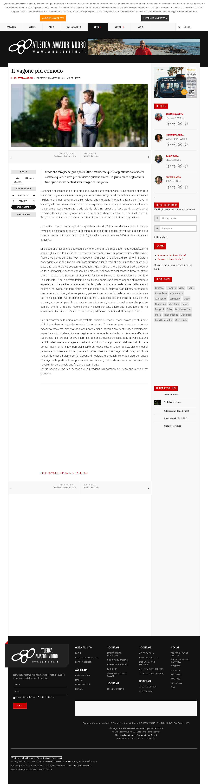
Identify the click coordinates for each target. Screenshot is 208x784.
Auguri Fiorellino (172, 426)
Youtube (175, 679)
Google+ (175, 670)
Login (140, 27)
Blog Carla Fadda (163, 320)
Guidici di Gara (82, 675)
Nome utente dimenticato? (172, 255)
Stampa (159, 288)
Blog (96, 27)
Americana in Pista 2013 (175, 418)
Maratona (174, 304)
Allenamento (176, 293)
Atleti (169, 309)
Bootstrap (15, 765)
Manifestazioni (183, 309)
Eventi (32, 27)
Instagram (176, 683)
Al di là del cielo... (172, 402)
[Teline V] (47, 46)
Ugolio (185, 304)
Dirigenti (159, 309)
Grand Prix (160, 304)
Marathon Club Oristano (147, 663)
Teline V (68, 761)
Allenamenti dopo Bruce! (176, 411)
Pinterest (176, 674)
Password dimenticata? (170, 259)
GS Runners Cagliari (117, 660)
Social (118, 27)
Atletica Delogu (147, 687)
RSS (173, 687)
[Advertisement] (175, 482)
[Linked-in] (180, 123)
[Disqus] (94, 428)
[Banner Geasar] (175, 82)
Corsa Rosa (161, 293)
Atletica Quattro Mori (151, 674)
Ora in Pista (181, 320)
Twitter (175, 666)
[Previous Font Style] (13, 201)
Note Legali (57, 758)
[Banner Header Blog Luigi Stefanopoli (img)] (144, 47)
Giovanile (171, 288)
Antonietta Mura (175, 135)
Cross (186, 298)
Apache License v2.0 (83, 765)
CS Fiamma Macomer (117, 664)
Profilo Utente (83, 662)
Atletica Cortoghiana (151, 669)
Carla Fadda (172, 156)
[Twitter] (174, 123)
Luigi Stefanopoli (174, 114)
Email (32, 178)
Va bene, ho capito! (53, 18)
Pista (158, 315)
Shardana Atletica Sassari (117, 675)
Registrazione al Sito (86, 658)
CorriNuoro (175, 298)
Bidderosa (186, 315)
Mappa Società (82, 684)
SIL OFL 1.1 (47, 770)
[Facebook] (169, 123)
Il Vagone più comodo (37, 70)
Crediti (48, 758)
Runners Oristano (148, 658)
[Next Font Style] (34, 201)
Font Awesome (18, 770)
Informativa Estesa (155, 18)
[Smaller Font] (13, 195)
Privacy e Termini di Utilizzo (41, 697)
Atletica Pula (146, 653)
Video (51, 27)
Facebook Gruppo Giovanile (180, 661)
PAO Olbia (112, 669)
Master (79, 680)
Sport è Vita (145, 691)
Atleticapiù (161, 298)
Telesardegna (171, 315)
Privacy (79, 689)
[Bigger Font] (34, 195)
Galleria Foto (74, 27)
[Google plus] (186, 123)
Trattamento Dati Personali (23, 758)
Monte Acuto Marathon (114, 654)
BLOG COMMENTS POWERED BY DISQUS (64, 473)
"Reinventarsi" (171, 394)
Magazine (11, 27)
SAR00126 (158, 728)
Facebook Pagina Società (179, 654)
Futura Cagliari (115, 689)
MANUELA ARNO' (173, 177)
